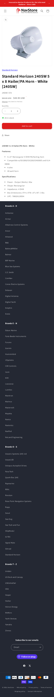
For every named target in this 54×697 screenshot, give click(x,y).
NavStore (11, 687)
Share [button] (7, 135)
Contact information (35, 691)
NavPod (8, 431)
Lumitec (8, 390)
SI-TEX (7, 537)
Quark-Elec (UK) (11, 477)
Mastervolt (9, 407)
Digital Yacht (10, 302)
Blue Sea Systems (12, 266)
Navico (8, 419)
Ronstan (8, 495)
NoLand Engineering (13, 437)
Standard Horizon (10, 70)
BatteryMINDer (11, 248)
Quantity (5, 106)
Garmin (8, 348)
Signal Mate (10, 543)
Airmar (8, 219)
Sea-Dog (8, 519)
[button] (5, 11)
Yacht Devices (11, 618)
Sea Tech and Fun (12, 525)
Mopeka (8, 413)
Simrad (8, 549)
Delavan (8, 290)
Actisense (9, 213)
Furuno (8, 342)
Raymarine (9, 483)
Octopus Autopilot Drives (16, 465)
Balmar (8, 254)
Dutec (7, 314)
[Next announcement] (49, 3)
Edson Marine (11, 330)
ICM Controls (10, 366)
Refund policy (21, 687)
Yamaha (8, 624)
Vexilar (8, 601)
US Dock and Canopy (14, 577)
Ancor (7, 231)
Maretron (9, 395)
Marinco (8, 401)
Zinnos (8, 630)
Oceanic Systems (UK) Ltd (16, 454)
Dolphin (8, 308)
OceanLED (9, 460)
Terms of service (46, 687)
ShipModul (9, 531)
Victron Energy (11, 607)
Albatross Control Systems (16, 225)
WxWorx (8, 613)
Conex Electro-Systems (15, 284)
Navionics (9, 425)
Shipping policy (20, 691)
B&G (7, 242)
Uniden (8, 571)
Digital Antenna (11, 296)
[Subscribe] (40, 647)
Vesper (8, 595)
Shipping (4, 101)
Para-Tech (9, 471)
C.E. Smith (9, 272)
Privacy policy (33, 687)
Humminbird (10, 354)
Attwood (9, 237)
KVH (7, 378)
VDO (7, 589)
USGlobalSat (10, 583)
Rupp (7, 507)
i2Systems (9, 360)
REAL (7, 489)
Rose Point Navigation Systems (18, 501)
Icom (7, 372)
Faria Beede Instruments (15, 336)
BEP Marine (10, 260)
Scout (7, 513)
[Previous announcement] (5, 3)
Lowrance (9, 384)
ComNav (8, 278)
